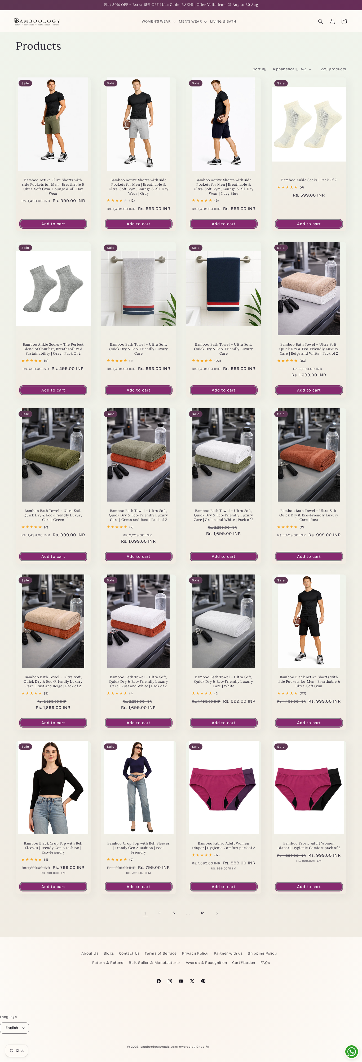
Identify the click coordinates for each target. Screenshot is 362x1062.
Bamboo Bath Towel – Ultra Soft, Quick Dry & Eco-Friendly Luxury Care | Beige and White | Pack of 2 (308, 349)
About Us (90, 953)
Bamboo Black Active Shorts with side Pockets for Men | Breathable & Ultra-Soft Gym (308, 681)
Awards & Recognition (206, 963)
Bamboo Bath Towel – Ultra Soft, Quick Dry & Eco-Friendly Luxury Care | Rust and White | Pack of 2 (138, 681)
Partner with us (228, 953)
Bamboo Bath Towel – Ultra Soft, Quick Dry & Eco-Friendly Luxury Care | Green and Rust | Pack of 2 (138, 515)
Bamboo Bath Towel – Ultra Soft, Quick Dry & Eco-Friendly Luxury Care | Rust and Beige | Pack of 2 (53, 681)
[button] (159, 21)
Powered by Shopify (193, 1046)
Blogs (109, 953)
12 (202, 913)
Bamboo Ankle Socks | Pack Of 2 (309, 180)
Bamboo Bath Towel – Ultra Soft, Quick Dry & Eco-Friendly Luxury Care (138, 349)
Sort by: (260, 69)
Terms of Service (161, 953)
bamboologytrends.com (158, 1046)
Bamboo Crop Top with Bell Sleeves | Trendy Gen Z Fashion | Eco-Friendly (138, 848)
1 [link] (145, 913)
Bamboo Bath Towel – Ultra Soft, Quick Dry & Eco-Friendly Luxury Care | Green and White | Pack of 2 (223, 515)
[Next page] (217, 913)
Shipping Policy (262, 953)
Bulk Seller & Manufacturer (154, 963)
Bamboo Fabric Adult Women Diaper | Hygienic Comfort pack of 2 (223, 845)
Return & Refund (108, 963)
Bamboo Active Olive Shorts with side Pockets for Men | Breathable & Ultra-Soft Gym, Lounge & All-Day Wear (53, 187)
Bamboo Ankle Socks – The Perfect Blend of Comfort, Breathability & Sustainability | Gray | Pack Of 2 (53, 349)
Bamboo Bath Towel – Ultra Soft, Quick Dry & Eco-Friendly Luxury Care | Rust (308, 515)
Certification (243, 963)
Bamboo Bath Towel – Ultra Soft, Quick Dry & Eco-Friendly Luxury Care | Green (53, 515)
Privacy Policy (195, 953)
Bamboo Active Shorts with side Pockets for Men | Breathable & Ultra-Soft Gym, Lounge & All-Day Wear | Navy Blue (224, 187)
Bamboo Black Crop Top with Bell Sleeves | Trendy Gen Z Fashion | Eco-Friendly (53, 848)
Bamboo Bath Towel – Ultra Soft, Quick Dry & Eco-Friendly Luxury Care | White (223, 681)
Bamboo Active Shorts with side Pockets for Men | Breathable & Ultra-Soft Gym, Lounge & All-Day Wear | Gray (138, 187)
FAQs (265, 963)
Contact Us (129, 953)
